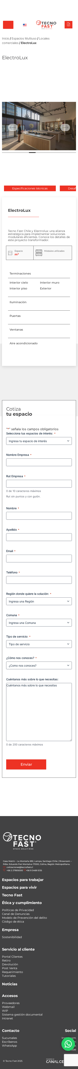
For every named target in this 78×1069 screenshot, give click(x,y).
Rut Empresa (15, 476)
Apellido (12, 529)
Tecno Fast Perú (12, 3)
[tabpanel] (39, 126)
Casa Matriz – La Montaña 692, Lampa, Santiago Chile (30, 861)
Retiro (6, 960)
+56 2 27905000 (45, 8)
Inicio (5, 38)
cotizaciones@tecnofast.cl (20, 867)
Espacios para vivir (19, 887)
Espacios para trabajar (23, 880)
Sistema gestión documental (22, 1014)
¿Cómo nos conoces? (21, 658)
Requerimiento (12, 972)
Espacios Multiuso (24, 38)
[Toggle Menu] (8, 25)
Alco (29, 3)
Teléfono (13, 572)
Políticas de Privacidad (18, 910)
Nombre (12, 508)
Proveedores (11, 1003)
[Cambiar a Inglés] (25, 24)
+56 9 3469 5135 (65, 8)
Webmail (8, 1007)
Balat (53, 3)
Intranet (7, 1018)
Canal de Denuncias (16, 914)
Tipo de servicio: (18, 636)
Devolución (10, 964)
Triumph (41, 3)
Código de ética (13, 921)
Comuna (12, 615)
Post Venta (9, 968)
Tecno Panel (67, 3)
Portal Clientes (12, 956)
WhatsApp (9, 1045)
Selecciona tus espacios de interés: (30, 433)
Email (10, 551)
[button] (30, 188)
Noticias (9, 984)
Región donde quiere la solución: (28, 593)
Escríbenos (9, 1042)
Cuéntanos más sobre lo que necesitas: (32, 679)
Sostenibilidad (12, 937)
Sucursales (9, 1038)
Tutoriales (9, 976)
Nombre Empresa (18, 454)
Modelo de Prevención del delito (24, 918)
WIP (5, 1011)
